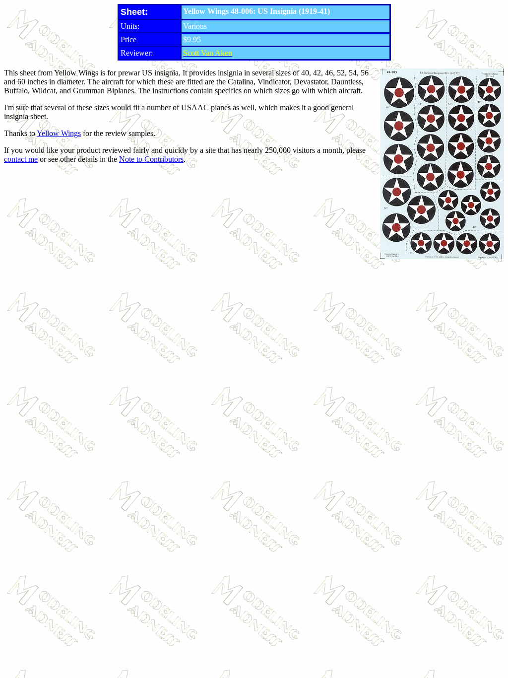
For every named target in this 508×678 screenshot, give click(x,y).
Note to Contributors (151, 159)
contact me (21, 159)
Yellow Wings (59, 133)
